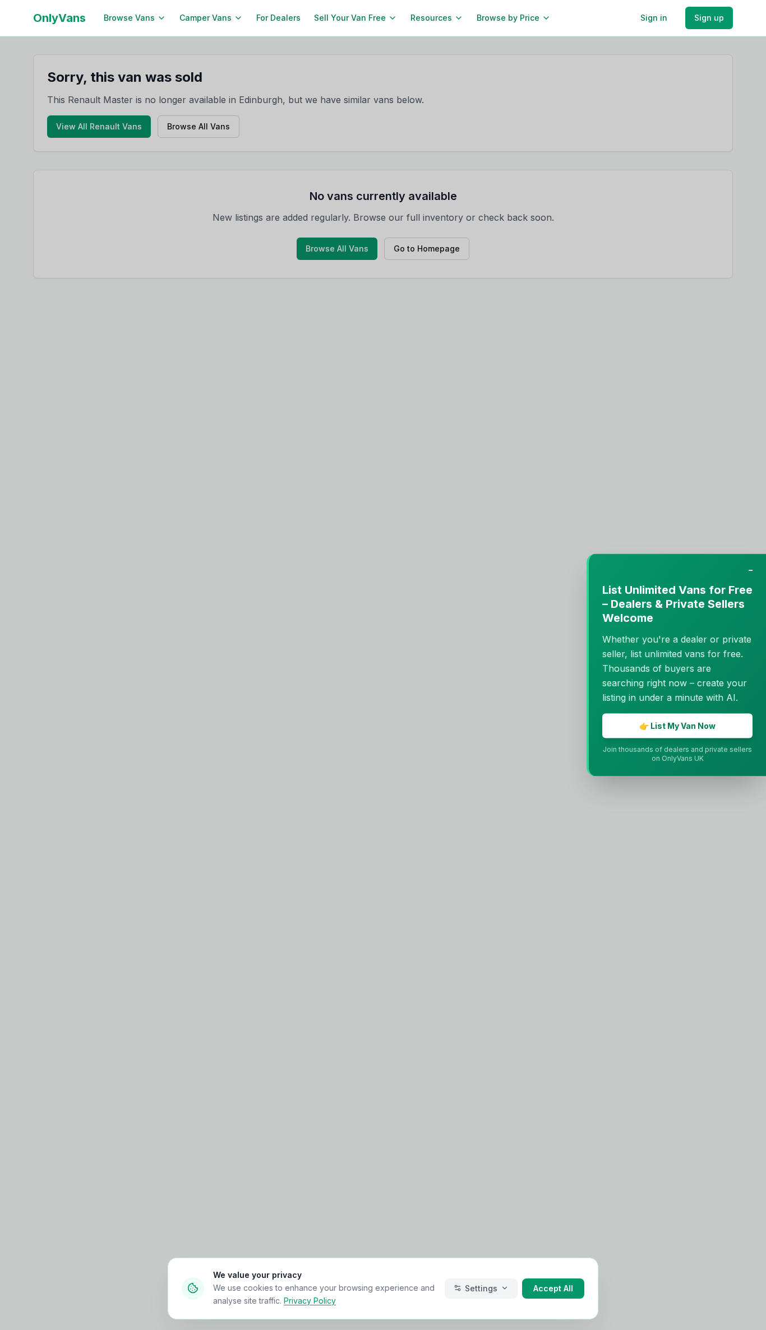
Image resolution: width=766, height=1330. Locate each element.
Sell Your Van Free (350, 17)
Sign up (709, 17)
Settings (481, 1287)
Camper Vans (205, 17)
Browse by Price (508, 17)
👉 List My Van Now (677, 726)
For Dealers (278, 17)
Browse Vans (129, 17)
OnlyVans (59, 18)
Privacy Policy (310, 1300)
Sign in (653, 17)
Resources (431, 17)
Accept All (553, 1287)
